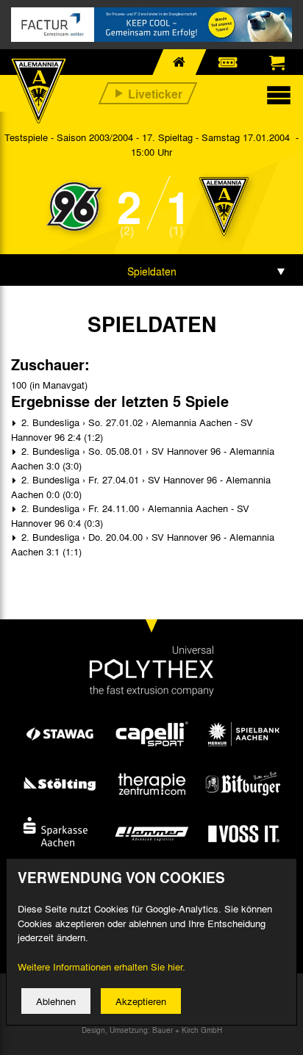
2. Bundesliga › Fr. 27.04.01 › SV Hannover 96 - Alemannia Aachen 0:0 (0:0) (141, 486)
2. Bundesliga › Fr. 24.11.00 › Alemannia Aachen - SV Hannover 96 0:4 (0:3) (130, 515)
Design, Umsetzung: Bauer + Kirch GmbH (152, 1030)
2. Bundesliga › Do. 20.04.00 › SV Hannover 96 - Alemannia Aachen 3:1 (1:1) (142, 544)
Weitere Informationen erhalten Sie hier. (101, 966)
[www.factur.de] (151, 24)
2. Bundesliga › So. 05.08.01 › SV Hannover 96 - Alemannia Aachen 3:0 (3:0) (142, 458)
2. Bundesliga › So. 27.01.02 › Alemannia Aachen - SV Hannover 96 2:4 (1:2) (132, 429)
